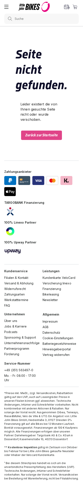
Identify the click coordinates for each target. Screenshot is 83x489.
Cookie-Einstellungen (58, 338)
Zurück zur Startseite (41, 135)
